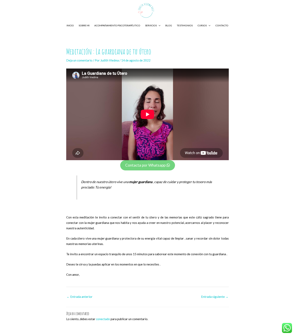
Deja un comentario (79, 60)
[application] (159, 26)
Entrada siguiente (214, 296)
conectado (103, 319)
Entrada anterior (80, 296)
